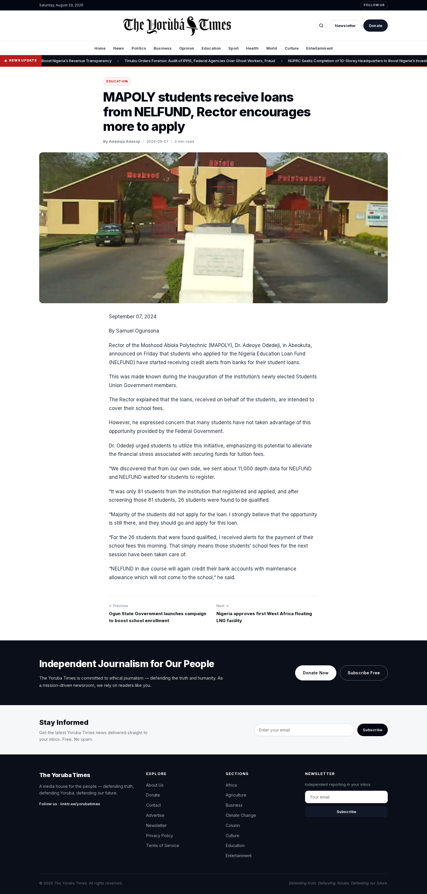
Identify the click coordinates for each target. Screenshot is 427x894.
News (118, 48)
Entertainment (319, 48)
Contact (153, 805)
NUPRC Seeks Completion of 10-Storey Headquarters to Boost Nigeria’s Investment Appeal (340, 60)
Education (211, 48)
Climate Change (241, 815)
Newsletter (345, 25)
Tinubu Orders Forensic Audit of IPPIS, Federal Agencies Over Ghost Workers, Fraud (171, 60)
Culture (292, 48)
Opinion (186, 48)
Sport (233, 48)
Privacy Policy (159, 835)
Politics (139, 48)
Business (163, 48)
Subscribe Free (364, 672)
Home (100, 48)
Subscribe (372, 729)
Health (252, 48)
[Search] (321, 25)
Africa (231, 785)
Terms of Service (162, 845)
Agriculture (236, 794)
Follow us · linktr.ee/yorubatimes (69, 803)
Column (233, 825)
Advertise (155, 815)
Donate (375, 25)
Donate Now (316, 672)
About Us (155, 785)
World (271, 48)
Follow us (374, 5)
